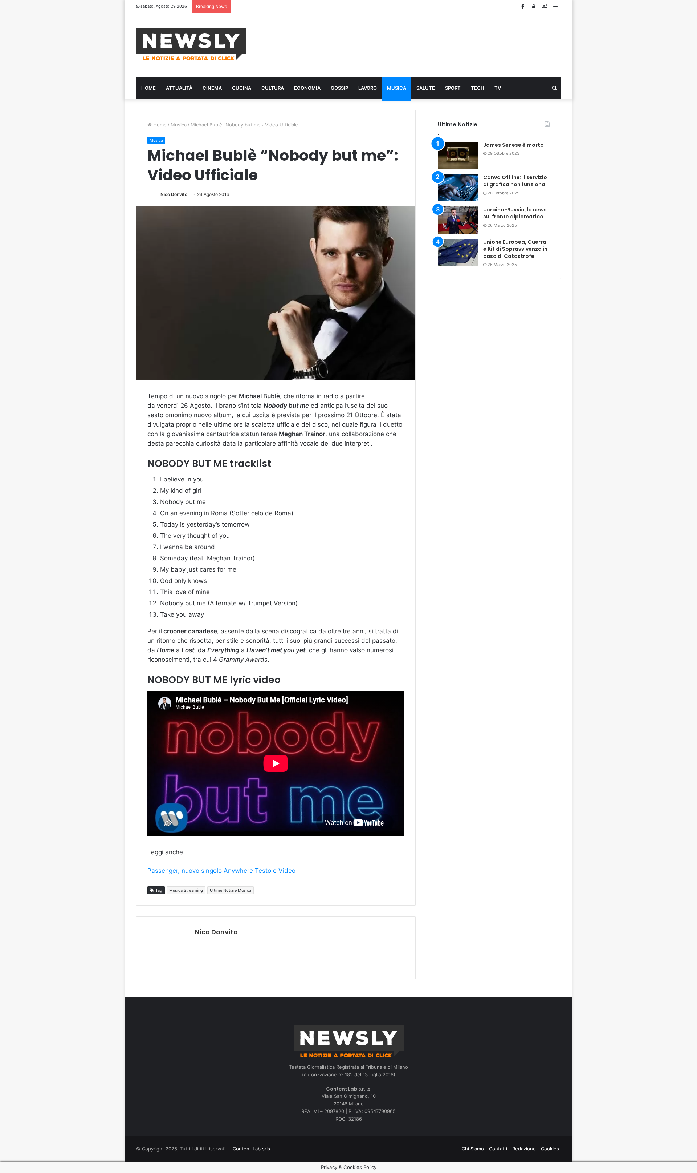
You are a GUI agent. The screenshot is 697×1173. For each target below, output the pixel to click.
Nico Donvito (173, 194)
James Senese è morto (513, 145)
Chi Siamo (473, 1149)
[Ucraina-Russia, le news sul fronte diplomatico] (458, 220)
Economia (307, 88)
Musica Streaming (186, 890)
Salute (425, 88)
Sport (453, 88)
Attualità (179, 88)
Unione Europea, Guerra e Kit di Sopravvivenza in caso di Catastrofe (515, 249)
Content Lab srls (251, 1149)
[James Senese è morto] (458, 155)
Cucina (241, 88)
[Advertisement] (421, 44)
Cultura (272, 88)
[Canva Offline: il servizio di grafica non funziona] (458, 187)
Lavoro (367, 88)
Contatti (498, 1149)
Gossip (339, 88)
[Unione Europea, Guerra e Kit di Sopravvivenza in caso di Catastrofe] (458, 252)
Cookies (550, 1149)
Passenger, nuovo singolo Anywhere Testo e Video (221, 870)
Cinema (212, 88)
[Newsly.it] (191, 44)
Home (148, 88)
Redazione (524, 1149)
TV (497, 88)
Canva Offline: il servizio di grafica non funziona (515, 181)
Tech (477, 88)
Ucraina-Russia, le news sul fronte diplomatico (515, 213)
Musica (396, 88)
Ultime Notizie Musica (230, 890)
